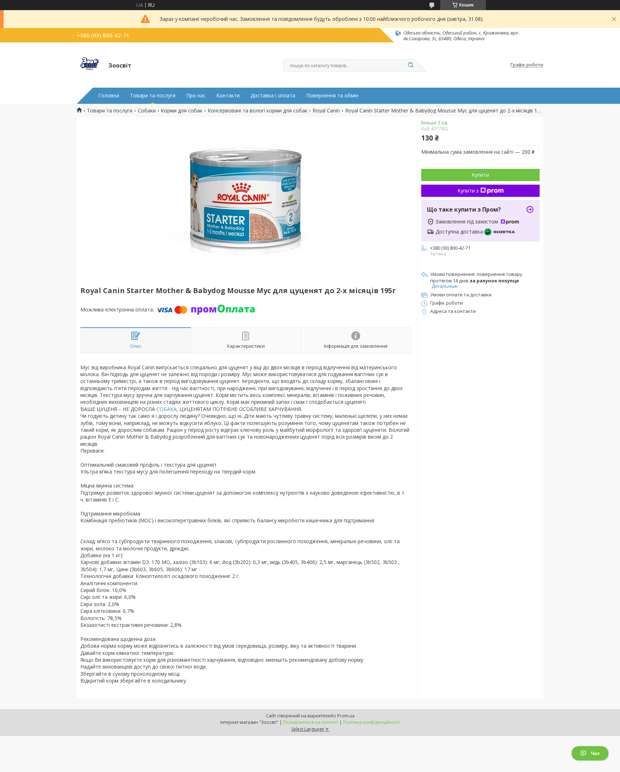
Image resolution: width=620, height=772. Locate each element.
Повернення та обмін (332, 95)
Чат (595, 753)
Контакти (228, 95)
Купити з (468, 190)
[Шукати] (410, 65)
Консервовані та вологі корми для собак (257, 110)
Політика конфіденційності (371, 722)
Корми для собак (181, 110)
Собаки (147, 110)
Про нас (196, 95)
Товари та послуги (152, 95)
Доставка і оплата (272, 95)
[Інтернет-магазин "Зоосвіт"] (89, 65)
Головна (108, 95)
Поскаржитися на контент (310, 722)
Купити (480, 174)
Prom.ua (345, 716)
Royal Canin (326, 110)
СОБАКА (166, 409)
